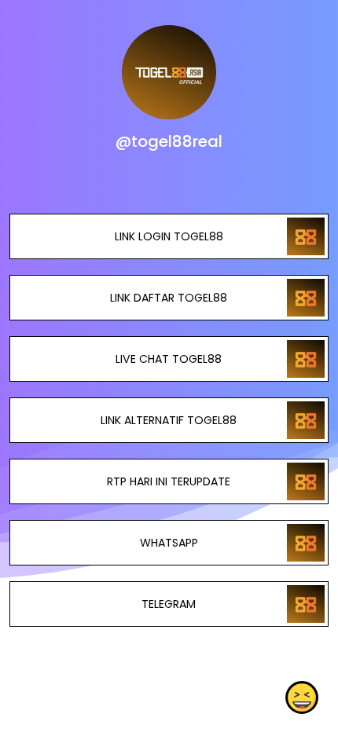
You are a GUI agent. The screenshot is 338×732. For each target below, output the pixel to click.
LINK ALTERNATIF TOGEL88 (169, 420)
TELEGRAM (168, 604)
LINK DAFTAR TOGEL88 (168, 298)
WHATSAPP (169, 543)
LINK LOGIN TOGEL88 (169, 236)
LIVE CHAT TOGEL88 (169, 359)
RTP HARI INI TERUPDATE (168, 481)
